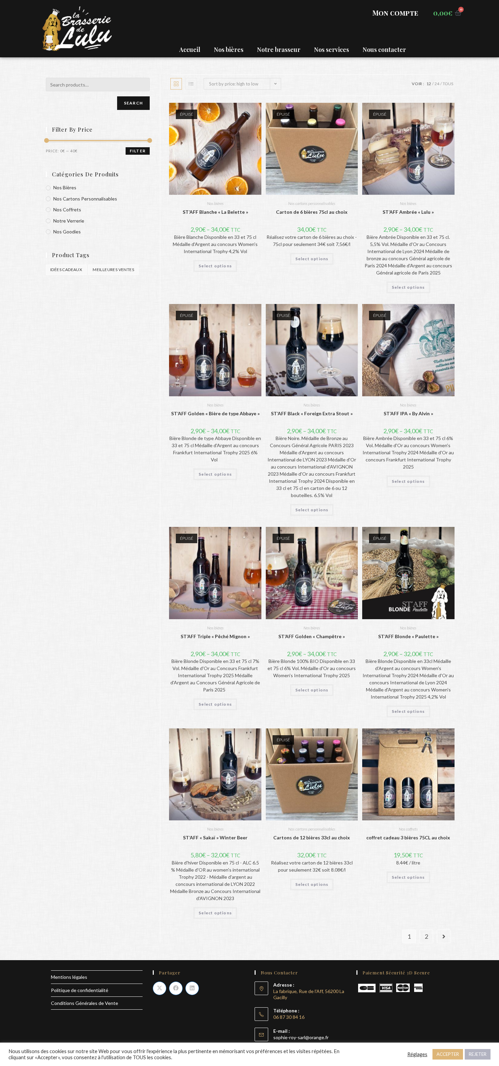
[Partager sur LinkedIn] (192, 988)
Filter (138, 150)
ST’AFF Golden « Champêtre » (311, 636)
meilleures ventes (113, 269)
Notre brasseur (278, 49)
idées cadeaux (66, 269)
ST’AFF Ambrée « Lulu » (408, 212)
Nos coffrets (408, 829)
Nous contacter (384, 49)
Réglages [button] (417, 1054)
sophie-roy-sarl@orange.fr (301, 1037)
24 (437, 83)
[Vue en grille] (176, 84)
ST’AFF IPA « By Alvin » (408, 413)
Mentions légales (69, 977)
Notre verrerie (68, 221)
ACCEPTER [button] (448, 1054)
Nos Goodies (67, 231)
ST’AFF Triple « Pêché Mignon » (215, 636)
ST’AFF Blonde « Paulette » (408, 636)
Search (133, 103)
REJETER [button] (477, 1054)
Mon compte (395, 12)
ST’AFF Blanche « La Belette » (215, 212)
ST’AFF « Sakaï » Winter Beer (215, 837)
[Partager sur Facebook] (176, 988)
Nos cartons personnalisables (311, 203)
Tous (448, 83)
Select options (215, 265)
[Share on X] (159, 988)
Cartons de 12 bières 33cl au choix (311, 837)
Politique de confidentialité (79, 990)
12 (428, 83)
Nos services (331, 49)
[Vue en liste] (191, 84)
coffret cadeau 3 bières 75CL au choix (408, 837)
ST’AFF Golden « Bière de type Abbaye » (215, 413)
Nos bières (228, 49)
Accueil (189, 49)
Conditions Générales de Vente (84, 1003)
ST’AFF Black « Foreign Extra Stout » (312, 413)
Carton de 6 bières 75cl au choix (312, 212)
